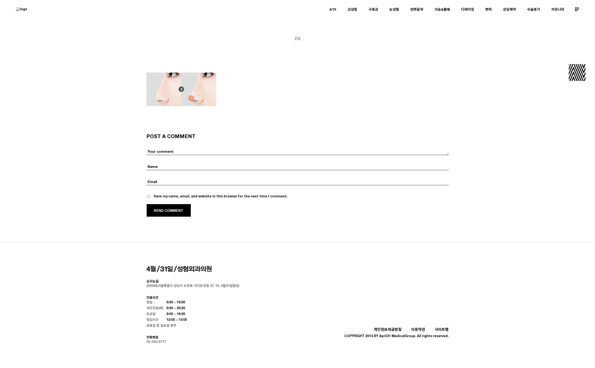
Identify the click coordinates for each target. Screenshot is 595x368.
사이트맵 (442, 329)
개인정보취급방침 (388, 329)
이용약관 (418, 329)
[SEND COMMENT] (168, 210)
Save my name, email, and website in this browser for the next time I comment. (221, 196)
